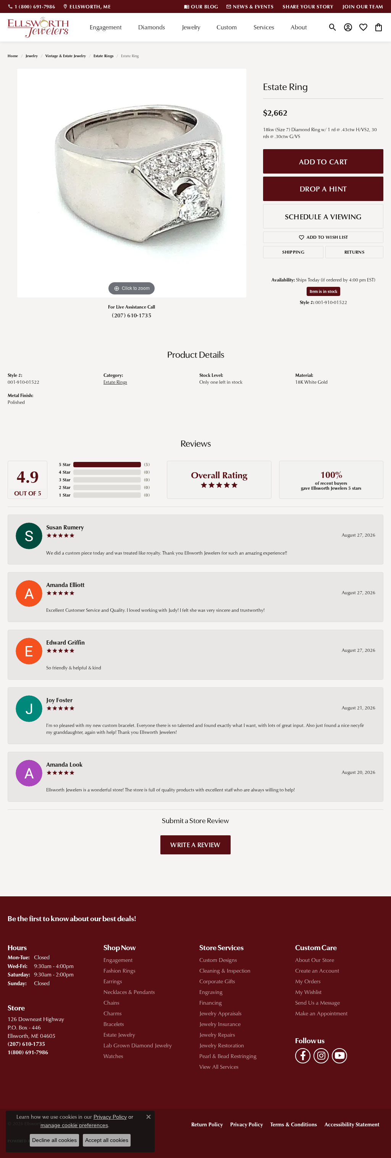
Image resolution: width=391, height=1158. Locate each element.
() (147, 464)
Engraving (211, 992)
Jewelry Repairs (217, 1035)
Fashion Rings (119, 971)
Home (13, 55)
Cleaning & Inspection (224, 971)
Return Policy (207, 1124)
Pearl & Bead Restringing (228, 1056)
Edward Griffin (65, 642)
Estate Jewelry (119, 1035)
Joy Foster (59, 700)
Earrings (112, 981)
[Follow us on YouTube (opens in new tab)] (339, 1055)
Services (264, 27)
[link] (31, 6)
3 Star (64, 479)
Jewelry (191, 27)
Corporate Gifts (217, 981)
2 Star (64, 487)
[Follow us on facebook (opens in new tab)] (302, 1055)
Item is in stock (323, 291)
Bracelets (113, 1024)
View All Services (218, 1067)
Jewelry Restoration (221, 1045)
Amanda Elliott (65, 585)
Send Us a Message (317, 1003)
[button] (333, 27)
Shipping (293, 252)
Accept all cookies (106, 1140)
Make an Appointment (321, 1013)
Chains (111, 1003)
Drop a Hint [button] (323, 188)
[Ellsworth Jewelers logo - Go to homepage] (38, 27)
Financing (210, 1003)
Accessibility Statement (352, 1124)
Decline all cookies (54, 1140)
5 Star (64, 464)
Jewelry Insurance (220, 1024)
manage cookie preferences (74, 1125)
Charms (112, 1013)
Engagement (106, 27)
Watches (113, 1056)
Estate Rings (103, 55)
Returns (354, 252)
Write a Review (195, 844)
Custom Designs (218, 960)
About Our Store (314, 960)
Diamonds (151, 27)
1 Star (64, 495)
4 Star (64, 472)
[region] (131, 183)
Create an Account (317, 971)
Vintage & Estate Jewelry (65, 55)
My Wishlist (308, 992)
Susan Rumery (65, 527)
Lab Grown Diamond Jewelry (137, 1045)
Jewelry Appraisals (220, 1013)
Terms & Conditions (293, 1124)
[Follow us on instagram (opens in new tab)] (321, 1055)
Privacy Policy (246, 1124)
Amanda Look (64, 764)
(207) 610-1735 (131, 315)
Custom (227, 27)
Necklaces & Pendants (129, 992)
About (299, 27)
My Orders (307, 981)
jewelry (32, 55)
